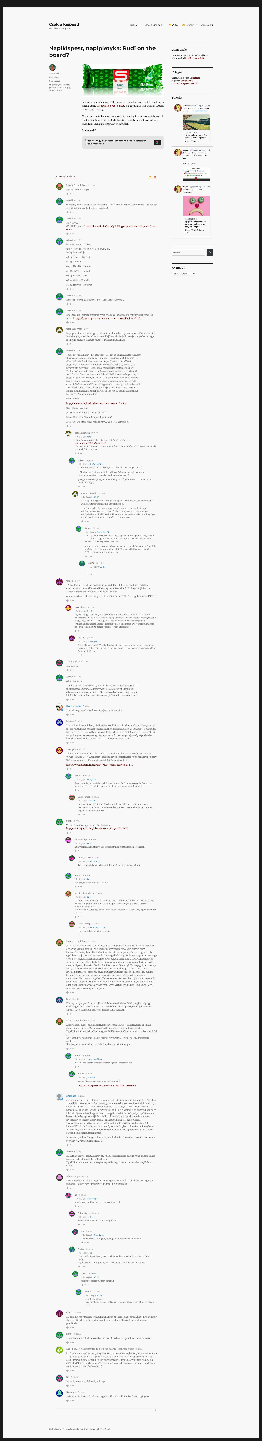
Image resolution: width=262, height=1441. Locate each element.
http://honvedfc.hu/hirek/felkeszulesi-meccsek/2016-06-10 (96, 403)
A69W (69, 200)
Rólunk (134, 25)
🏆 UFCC (173, 25)
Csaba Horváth (96, 464)
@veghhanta (187, 81)
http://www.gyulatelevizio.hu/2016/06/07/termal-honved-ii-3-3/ (99, 764)
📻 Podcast (188, 25)
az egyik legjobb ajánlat (110, 105)
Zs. (91, 1217)
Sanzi (89, 843)
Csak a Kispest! (64, 24)
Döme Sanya (95, 861)
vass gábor (94, 641)
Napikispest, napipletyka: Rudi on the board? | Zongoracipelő (100, 1349)
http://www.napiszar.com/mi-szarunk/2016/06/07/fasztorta (97, 828)
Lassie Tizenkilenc (97, 927)
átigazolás (53, 85)
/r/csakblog (207, 25)
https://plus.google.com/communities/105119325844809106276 (107, 318)
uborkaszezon (55, 90)
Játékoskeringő (153, 25)
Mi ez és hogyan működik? (185, 84)
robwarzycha (55, 73)
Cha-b (69, 581)
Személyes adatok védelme (76, 1429)
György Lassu (73, 706)
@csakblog (195, 78)
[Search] (210, 252)
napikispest (64, 85)
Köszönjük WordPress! (100, 1429)
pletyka (52, 87)
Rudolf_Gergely (63, 87)
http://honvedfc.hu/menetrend (91, 443)
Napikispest (54, 81)
